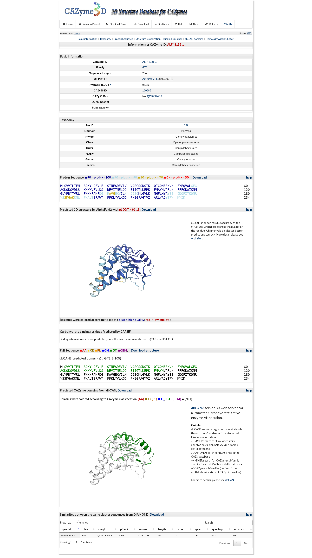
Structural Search (119, 24)
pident (124, 529)
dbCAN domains (194, 38)
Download (143, 24)
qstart (180, 529)
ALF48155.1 (149, 61)
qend (198, 529)
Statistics (163, 24)
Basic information (88, 38)
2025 (249, 33)
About (196, 24)
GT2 (144, 67)
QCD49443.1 (154, 96)
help (249, 177)
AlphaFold (197, 238)
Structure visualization (148, 38)
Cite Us (228, 24)
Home (69, 24)
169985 (146, 90)
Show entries (73, 522)
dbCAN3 (197, 408)
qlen (85, 529)
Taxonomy (106, 38)
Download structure (145, 350)
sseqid (102, 529)
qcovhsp (217, 529)
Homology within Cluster (220, 38)
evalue (143, 529)
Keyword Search (91, 24)
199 (186, 125)
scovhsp (239, 529)
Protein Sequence (123, 38)
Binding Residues (173, 38)
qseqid (66, 529)
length (162, 529)
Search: (208, 522)
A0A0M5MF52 (150, 79)
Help (180, 24)
